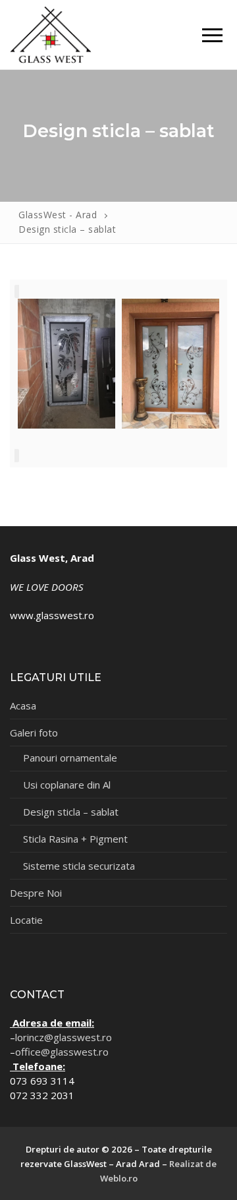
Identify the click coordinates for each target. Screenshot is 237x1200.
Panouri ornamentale (70, 757)
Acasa (23, 705)
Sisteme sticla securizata (79, 865)
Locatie (26, 919)
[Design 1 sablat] (66, 364)
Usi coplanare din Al (67, 784)
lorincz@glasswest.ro (63, 1037)
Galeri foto (34, 732)
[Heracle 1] (170, 364)
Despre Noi (36, 892)
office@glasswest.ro (62, 1051)
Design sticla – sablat (70, 811)
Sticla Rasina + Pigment (75, 838)
